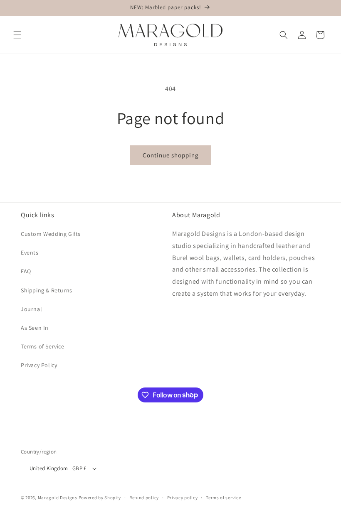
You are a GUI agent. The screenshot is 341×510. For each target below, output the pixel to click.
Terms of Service (42, 346)
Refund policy (144, 497)
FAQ (26, 271)
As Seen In (35, 327)
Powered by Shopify (100, 497)
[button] (17, 35)
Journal (31, 309)
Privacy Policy (39, 365)
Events (30, 252)
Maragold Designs (57, 497)
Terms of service (223, 497)
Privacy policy (182, 497)
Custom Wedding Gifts (51, 234)
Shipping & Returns (46, 290)
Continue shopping (171, 155)
